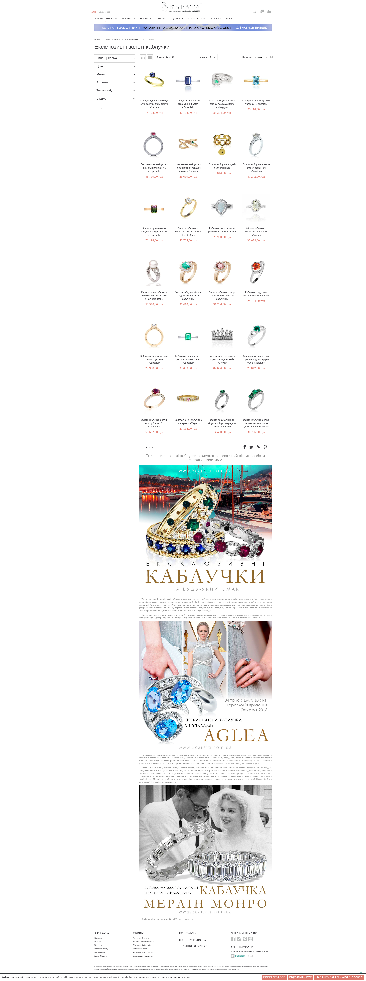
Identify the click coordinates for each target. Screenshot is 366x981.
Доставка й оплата (141, 938)
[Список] (150, 57)
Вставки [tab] (102, 82)
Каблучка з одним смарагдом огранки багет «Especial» (188, 359)
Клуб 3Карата (100, 956)
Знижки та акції (140, 949)
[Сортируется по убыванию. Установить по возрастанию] (271, 57)
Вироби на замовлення (143, 941)
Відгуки (98, 945)
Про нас (98, 941)
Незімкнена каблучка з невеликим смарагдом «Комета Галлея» (188, 168)
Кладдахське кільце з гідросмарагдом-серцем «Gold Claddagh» (256, 359)
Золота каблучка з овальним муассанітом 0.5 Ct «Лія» (188, 232)
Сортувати (247, 57)
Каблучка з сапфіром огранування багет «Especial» (188, 104)
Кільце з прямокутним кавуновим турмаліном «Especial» (154, 232)
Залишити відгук (193, 946)
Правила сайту (101, 949)
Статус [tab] (101, 99)
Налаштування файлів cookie (339, 977)
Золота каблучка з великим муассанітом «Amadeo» (256, 168)
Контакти (98, 938)
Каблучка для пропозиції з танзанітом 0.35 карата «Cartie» (154, 104)
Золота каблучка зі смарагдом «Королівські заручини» (188, 296)
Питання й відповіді (142, 945)
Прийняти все (274, 977)
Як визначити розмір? (143, 952)
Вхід (94, 11)
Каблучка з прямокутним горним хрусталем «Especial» (154, 359)
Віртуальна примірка (143, 956)
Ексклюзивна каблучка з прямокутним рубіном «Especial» (154, 168)
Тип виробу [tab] (104, 90)
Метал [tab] (101, 74)
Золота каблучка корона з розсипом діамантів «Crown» (222, 359)
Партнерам (99, 952)
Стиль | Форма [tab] (107, 58)
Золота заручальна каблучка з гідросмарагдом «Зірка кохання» (222, 423)
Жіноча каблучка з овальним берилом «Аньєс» (256, 232)
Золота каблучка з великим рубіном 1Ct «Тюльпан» (154, 423)
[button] (101, 12)
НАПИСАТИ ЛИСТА (192, 940)
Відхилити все (300, 977)
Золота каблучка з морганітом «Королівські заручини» (222, 296)
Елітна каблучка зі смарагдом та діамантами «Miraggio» (222, 104)
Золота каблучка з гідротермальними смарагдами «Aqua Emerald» (256, 423)
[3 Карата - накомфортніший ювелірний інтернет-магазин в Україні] (181, 5)
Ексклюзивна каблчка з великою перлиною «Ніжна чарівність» (154, 296)
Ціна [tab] (100, 66)
